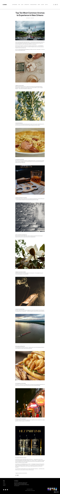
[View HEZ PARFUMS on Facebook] (7, 489)
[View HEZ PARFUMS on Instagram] (3, 489)
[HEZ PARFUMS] (4, 5)
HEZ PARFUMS (28, 490)
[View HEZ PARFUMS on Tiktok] (5, 489)
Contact (4, 485)
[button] (54, 4)
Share (18, 475)
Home (4, 482)
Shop (4, 480)
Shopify (34, 490)
